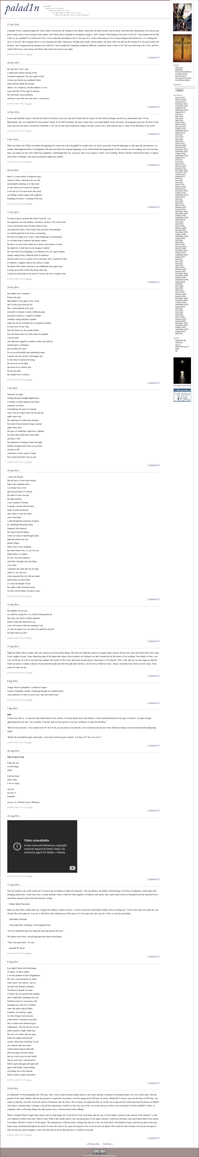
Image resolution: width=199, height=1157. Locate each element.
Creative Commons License (108, 1155)
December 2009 (181, 212)
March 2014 (180, 122)
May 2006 (179, 288)
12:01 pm (29, 807)
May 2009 (179, 222)
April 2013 (179, 141)
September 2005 (181, 305)
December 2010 (181, 191)
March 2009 (180, 226)
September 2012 (181, 156)
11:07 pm (29, 700)
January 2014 (180, 127)
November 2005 (181, 300)
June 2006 (179, 286)
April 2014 (179, 120)
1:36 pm (28, 596)
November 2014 (181, 106)
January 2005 (180, 321)
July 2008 (179, 240)
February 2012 (180, 166)
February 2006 (180, 294)
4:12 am (28, 742)
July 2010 (179, 199)
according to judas (182, 80)
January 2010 (180, 209)
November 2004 (181, 325)
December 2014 (181, 104)
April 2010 (179, 203)
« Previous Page (93, 1143)
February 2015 (180, 100)
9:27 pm (28, 1135)
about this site (180, 340)
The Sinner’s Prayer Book (182, 385)
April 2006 (179, 290)
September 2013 (181, 131)
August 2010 (180, 197)
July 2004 (179, 334)
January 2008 (180, 249)
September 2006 (181, 280)
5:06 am (28, 279)
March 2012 (180, 164)
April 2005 (179, 315)
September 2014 (181, 110)
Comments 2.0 (182, 347)
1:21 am (28, 1080)
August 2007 (180, 257)
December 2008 (181, 232)
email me (179, 342)
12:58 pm (29, 876)
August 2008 (180, 238)
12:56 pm (29, 379)
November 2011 (181, 172)
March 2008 (180, 245)
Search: (177, 84)
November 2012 (181, 152)
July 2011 (178, 178)
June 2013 (179, 137)
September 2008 (181, 236)
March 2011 (180, 185)
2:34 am (28, 161)
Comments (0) (154, 57)
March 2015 (180, 98)
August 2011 (180, 176)
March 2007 (180, 267)
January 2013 (180, 147)
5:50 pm (28, 638)
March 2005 (180, 317)
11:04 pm (29, 54)
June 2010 (179, 201)
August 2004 (180, 332)
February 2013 (180, 145)
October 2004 (180, 327)
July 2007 (179, 259)
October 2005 (180, 302)
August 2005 (180, 307)
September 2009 (181, 218)
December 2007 (181, 251)
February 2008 (180, 247)
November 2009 (181, 214)
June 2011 (179, 180)
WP (176, 351)
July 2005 (179, 309)
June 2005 (179, 311)
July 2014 (179, 114)
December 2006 (181, 274)
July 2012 (179, 160)
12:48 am (29, 203)
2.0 (177, 345)
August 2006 (180, 282)
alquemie (179, 70)
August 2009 (180, 220)
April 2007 (179, 265)
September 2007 (181, 255)
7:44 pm (28, 462)
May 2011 (179, 182)
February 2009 (180, 228)
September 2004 (181, 329)
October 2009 (180, 216)
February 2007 (180, 269)
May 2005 (179, 313)
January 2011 (180, 189)
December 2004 (181, 323)
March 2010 (180, 205)
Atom (177, 349)
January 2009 (180, 230)
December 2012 (181, 149)
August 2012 (180, 158)
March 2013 (180, 143)
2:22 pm (28, 103)
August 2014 (180, 112)
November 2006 (181, 276)
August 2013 (180, 133)
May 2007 (179, 263)
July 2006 (179, 284)
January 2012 (180, 168)
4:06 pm (28, 953)
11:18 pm (29, 672)
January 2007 (180, 272)
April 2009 (179, 224)
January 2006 (180, 296)
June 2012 (179, 162)
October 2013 (180, 129)
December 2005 (181, 298)
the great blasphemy (183, 72)
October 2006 (180, 278)
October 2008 (180, 234)
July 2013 (179, 135)
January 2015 (180, 102)
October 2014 (180, 108)
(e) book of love (181, 74)
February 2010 (180, 207)
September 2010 (181, 195)
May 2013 (179, 139)
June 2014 (179, 116)
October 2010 (180, 193)
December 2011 (181, 170)
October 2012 (180, 154)
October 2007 (180, 253)
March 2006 (180, 292)
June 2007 (179, 261)
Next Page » (108, 1143)
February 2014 (180, 125)
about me (179, 68)
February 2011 (180, 187)
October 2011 (180, 174)
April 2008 (179, 242)
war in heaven (180, 76)
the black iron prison (183, 78)
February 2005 (180, 319)
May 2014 (179, 118)
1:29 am (28, 130)
